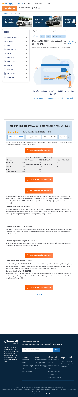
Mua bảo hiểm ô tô (41, 359)
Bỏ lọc (36, 36)
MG (11, 13)
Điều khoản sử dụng (54, 371)
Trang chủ (5, 13)
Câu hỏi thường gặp (41, 366)
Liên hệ (37, 369)
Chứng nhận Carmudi (54, 377)
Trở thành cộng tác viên (28, 367)
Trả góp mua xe (40, 362)
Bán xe (30, 3)
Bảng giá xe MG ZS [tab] (33, 137)
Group (49, 394)
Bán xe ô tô (25, 362)
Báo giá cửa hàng (27, 371)
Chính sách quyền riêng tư (53, 367)
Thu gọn (39, 294)
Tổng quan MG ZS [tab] (50, 137)
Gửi (56, 350)
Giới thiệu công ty (53, 359)
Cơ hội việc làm (52, 374)
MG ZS (43, 196)
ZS (15, 13)
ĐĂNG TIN (11, 8)
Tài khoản (37, 8)
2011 (19, 13)
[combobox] (55, 31)
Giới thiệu (38, 3)
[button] (16, 38)
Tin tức (47, 3)
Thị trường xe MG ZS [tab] (16, 137)
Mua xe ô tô (25, 359)
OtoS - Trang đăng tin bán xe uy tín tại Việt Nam (67, 364)
